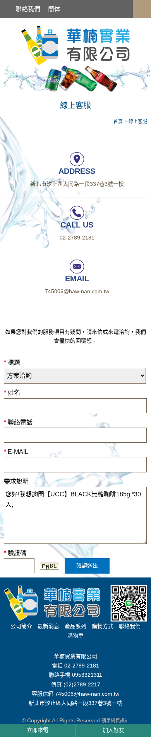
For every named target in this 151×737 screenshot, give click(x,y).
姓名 (12, 392)
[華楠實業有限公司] (75, 45)
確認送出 (87, 565)
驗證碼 (15, 553)
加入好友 (113, 730)
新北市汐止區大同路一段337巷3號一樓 (77, 184)
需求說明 (16, 481)
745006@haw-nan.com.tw (77, 292)
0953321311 (87, 675)
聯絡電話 (18, 422)
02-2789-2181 (77, 238)
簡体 (54, 9)
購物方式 (102, 626)
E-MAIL (16, 451)
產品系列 (75, 626)
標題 (12, 362)
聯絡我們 (27, 9)
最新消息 (48, 626)
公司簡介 (21, 626)
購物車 (75, 635)
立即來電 (37, 730)
